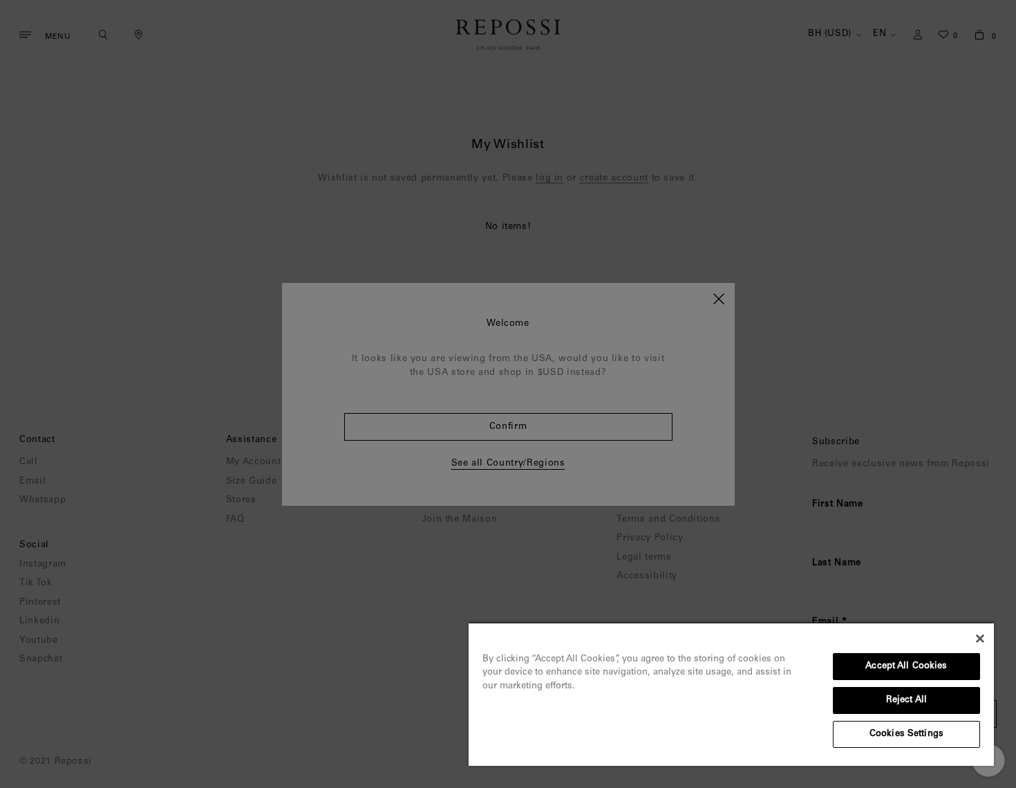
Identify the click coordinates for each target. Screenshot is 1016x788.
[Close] (980, 638)
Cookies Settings (906, 734)
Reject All (906, 700)
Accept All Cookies (906, 666)
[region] (731, 694)
